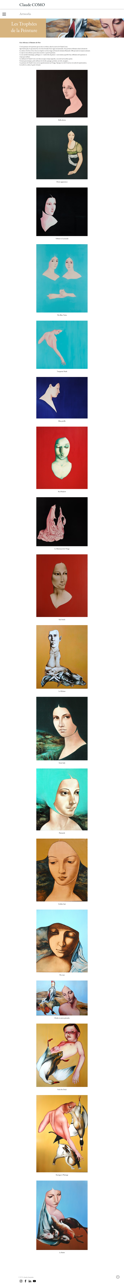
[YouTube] (34, 1281)
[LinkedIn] (30, 1281)
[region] (6, 16)
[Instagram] (21, 1281)
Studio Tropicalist (28, 1277)
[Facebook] (25, 1281)
